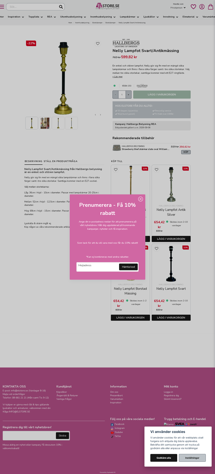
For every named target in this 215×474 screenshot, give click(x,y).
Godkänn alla (164, 458)
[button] (141, 199)
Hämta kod (128, 267)
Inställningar (192, 458)
